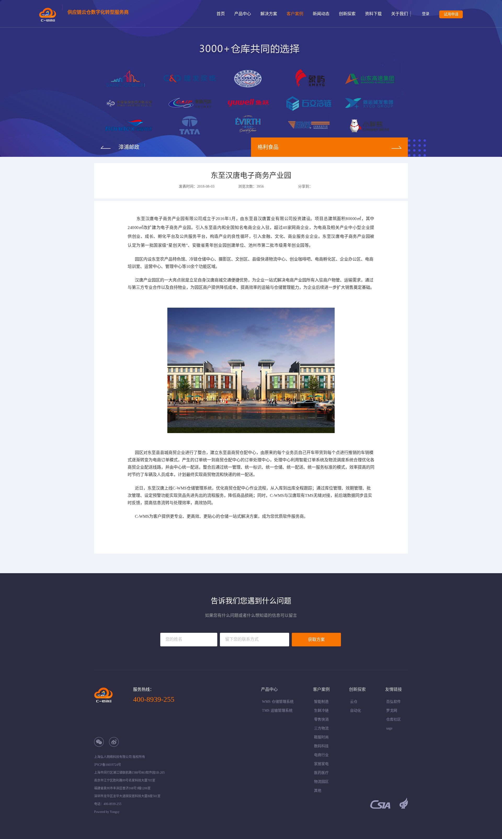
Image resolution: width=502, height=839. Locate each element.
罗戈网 (391, 710)
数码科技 (321, 746)
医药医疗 (321, 773)
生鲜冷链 (321, 710)
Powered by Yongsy (106, 812)
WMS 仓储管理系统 (278, 702)
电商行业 (321, 755)
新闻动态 (321, 14)
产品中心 (242, 14)
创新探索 (347, 14)
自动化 (355, 710)
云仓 (353, 702)
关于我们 (399, 14)
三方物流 (321, 728)
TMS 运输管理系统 (277, 710)
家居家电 (321, 764)
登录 (425, 14)
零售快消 (321, 719)
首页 (220, 14)
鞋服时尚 (321, 737)
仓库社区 (393, 719)
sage (389, 728)
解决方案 (268, 14)
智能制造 (321, 702)
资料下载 (373, 14)
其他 (317, 790)
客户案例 (295, 14)
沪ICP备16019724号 (107, 765)
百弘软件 (393, 702)
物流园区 (321, 782)
